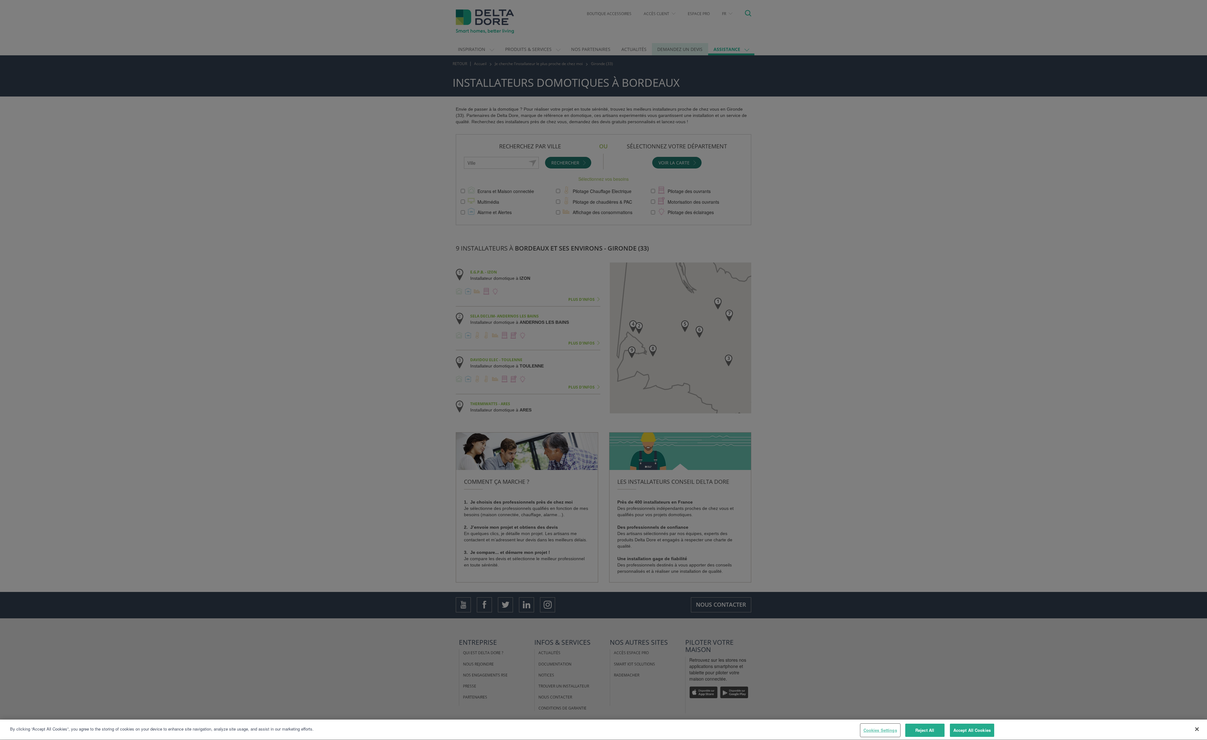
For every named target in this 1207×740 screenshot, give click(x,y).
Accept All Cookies (972, 730)
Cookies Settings (880, 730)
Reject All (924, 730)
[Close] (1197, 729)
